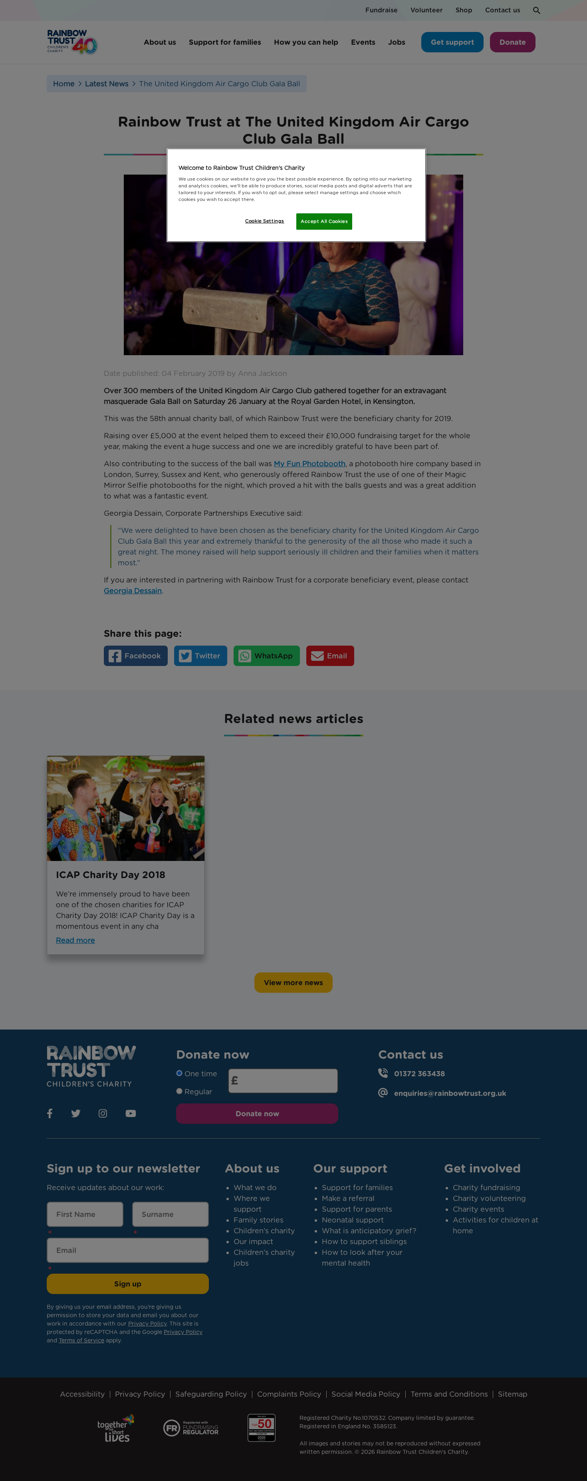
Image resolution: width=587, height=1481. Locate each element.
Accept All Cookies (324, 221)
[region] (296, 195)
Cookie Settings (264, 221)
